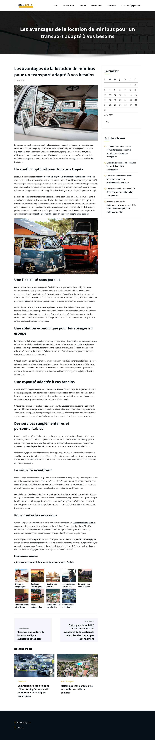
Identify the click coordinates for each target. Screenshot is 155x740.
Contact (19, 727)
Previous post (24, 628)
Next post (88, 621)
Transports (111, 5)
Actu (55, 5)
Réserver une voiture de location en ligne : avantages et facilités (45, 562)
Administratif (68, 5)
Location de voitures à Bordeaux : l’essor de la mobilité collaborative (121, 166)
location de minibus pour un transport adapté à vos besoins (61, 214)
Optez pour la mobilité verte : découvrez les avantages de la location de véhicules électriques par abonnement (78, 632)
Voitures (82, 5)
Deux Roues (96, 5)
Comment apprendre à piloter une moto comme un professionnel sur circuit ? (119, 179)
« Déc (106, 122)
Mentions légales (23, 722)
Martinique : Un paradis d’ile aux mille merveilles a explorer (77, 689)
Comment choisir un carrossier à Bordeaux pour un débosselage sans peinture (121, 192)
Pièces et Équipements (131, 5)
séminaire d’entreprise (83, 522)
